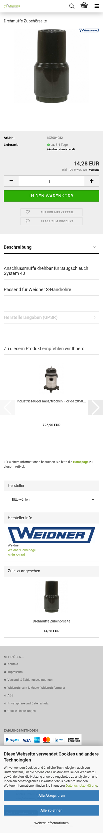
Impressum (15, 672)
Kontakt (13, 664)
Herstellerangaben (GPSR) (31, 317)
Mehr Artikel (16, 555)
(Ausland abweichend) (61, 149)
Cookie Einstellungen (22, 711)
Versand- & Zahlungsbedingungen (30, 680)
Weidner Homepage (22, 550)
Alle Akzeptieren (51, 796)
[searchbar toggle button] (72, 6)
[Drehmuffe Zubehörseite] (51, 66)
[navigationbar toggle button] (96, 6)
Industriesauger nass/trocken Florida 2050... (51, 401)
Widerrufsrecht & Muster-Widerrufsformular (36, 687)
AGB (10, 695)
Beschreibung (18, 247)
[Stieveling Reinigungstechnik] (10, 6)
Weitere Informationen (51, 823)
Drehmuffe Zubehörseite (51, 621)
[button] (11, 181)
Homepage (80, 462)
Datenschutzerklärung (81, 785)
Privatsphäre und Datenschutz (28, 703)
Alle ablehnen (51, 810)
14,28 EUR (52, 631)
